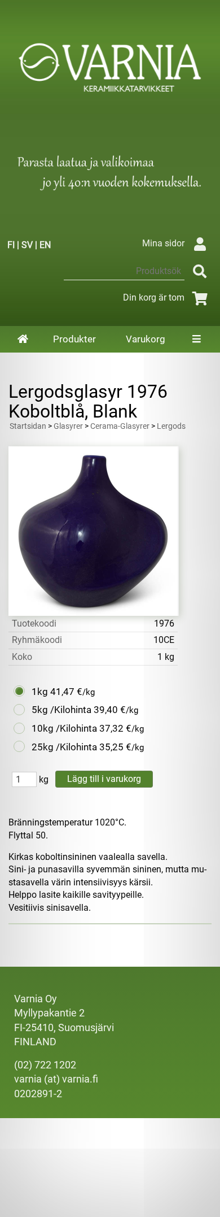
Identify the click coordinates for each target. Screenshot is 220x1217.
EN (45, 245)
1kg (40, 691)
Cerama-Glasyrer (119, 426)
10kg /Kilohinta (64, 728)
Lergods (171, 426)
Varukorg (145, 339)
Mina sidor (163, 243)
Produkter (74, 339)
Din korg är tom (153, 297)
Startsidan (28, 426)
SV (27, 245)
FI (11, 245)
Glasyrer (68, 426)
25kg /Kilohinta (64, 747)
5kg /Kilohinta (61, 709)
